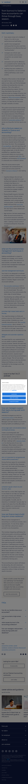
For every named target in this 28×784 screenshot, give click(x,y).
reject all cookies (14, 397)
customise (14, 394)
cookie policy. (14, 390)
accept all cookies (14, 401)
